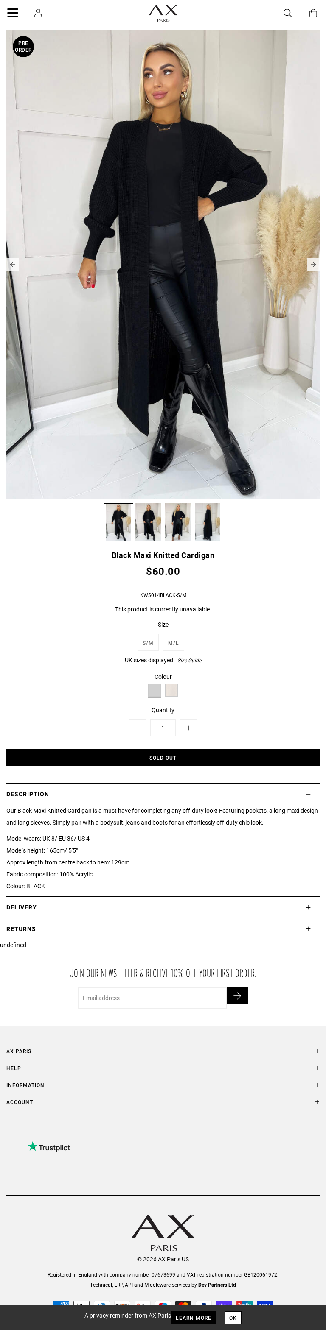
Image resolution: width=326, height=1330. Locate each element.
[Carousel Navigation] (163, 264)
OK (233, 1317)
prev (12, 264)
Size (163, 624)
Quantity (163, 710)
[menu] (12, 14)
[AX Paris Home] (163, 13)
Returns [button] (21, 929)
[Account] (38, 13)
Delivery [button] (21, 907)
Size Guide (189, 660)
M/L (173, 642)
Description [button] (27, 794)
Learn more (193, 1317)
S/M (148, 642)
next (313, 264)
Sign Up (237, 995)
